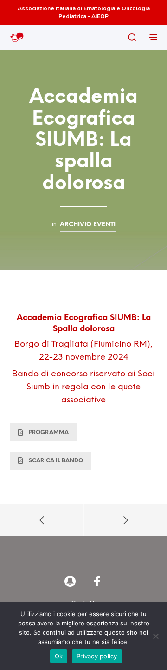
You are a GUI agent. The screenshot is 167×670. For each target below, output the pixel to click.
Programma (49, 432)
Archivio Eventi (88, 224)
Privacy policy (97, 656)
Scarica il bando (56, 461)
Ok (59, 656)
